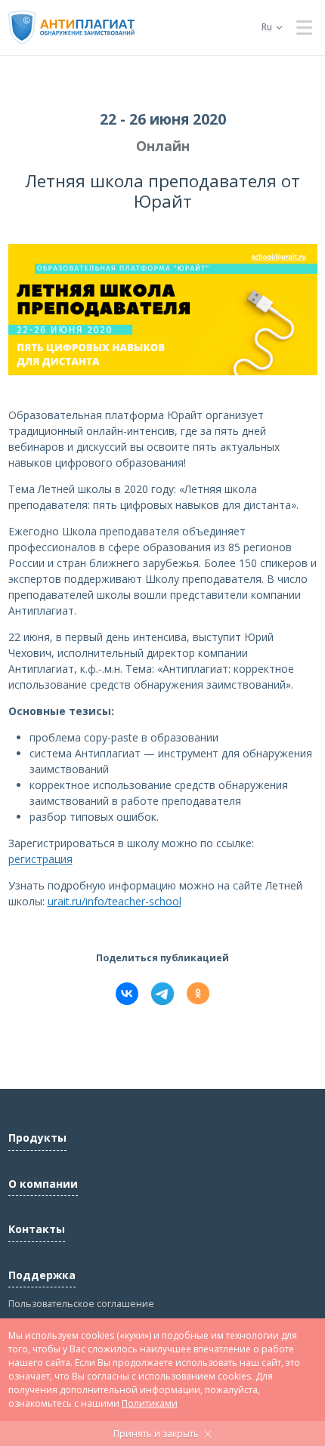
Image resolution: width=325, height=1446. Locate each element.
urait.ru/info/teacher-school (114, 901)
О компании (43, 1183)
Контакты (36, 1229)
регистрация (40, 859)
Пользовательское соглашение (81, 1303)
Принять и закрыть (156, 1433)
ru (267, 26)
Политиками (150, 1403)
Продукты (37, 1137)
